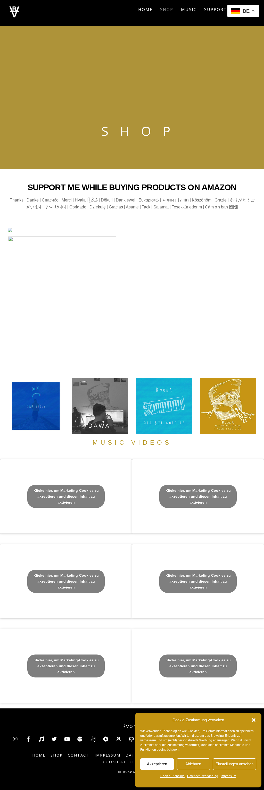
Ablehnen (193, 764)
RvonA (129, 772)
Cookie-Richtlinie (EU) (130, 761)
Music (189, 9)
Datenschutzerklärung (202, 776)
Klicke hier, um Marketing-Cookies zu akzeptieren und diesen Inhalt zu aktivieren (66, 496)
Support (215, 9)
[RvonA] (14, 16)
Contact (78, 755)
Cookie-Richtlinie (172, 776)
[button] (253, 720)
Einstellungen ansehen (234, 764)
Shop (166, 9)
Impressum (228, 776)
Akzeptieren (157, 764)
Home (145, 9)
